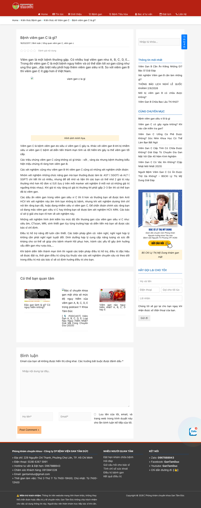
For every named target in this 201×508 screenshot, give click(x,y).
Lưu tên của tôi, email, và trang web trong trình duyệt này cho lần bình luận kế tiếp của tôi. (113, 418)
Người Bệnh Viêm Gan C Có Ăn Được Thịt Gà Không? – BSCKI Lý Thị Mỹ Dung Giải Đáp (160, 176)
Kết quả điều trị (112, 476)
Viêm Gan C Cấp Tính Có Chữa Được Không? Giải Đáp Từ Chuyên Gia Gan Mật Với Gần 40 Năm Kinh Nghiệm (160, 152)
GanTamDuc (171, 461)
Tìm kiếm (184, 41)
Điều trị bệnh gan (113, 472)
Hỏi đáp (108, 461)
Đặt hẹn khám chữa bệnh (118, 457)
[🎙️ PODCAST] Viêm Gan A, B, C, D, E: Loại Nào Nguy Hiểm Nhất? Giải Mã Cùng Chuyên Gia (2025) (75, 321)
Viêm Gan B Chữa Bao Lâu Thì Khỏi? (158, 101)
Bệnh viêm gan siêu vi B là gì (154, 118)
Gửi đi (144, 318)
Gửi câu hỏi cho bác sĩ (116, 464)
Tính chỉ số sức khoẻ (115, 468)
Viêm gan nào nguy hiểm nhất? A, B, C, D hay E (112, 307)
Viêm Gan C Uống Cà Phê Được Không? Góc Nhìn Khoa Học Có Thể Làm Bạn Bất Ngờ (160, 138)
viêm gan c (69, 43)
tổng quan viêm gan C (53, 43)
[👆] (175, 470)
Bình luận (36, 43)
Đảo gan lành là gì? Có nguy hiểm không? (37, 306)
